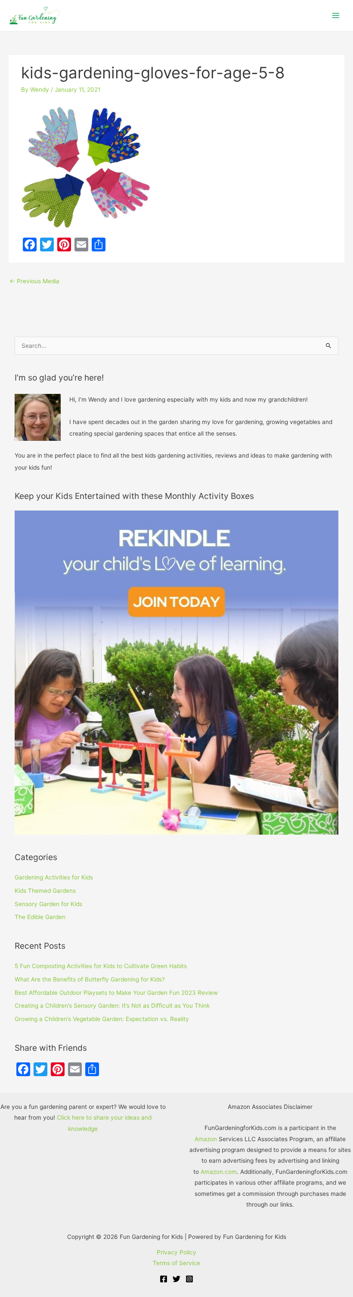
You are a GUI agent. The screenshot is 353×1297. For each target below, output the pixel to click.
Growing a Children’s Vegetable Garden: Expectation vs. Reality (102, 1018)
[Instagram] (189, 1279)
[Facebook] (163, 1279)
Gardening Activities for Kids (54, 877)
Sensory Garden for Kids (48, 904)
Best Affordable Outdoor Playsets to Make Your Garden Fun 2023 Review (116, 992)
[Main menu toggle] (336, 16)
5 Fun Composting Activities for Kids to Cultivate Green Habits (101, 966)
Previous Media (34, 281)
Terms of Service (176, 1263)
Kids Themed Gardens (45, 890)
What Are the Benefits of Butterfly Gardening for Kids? (90, 979)
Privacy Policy (176, 1252)
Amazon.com (219, 1171)
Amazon (206, 1139)
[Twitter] (176, 1279)
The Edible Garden (40, 916)
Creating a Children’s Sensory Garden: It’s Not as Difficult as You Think (112, 1005)
